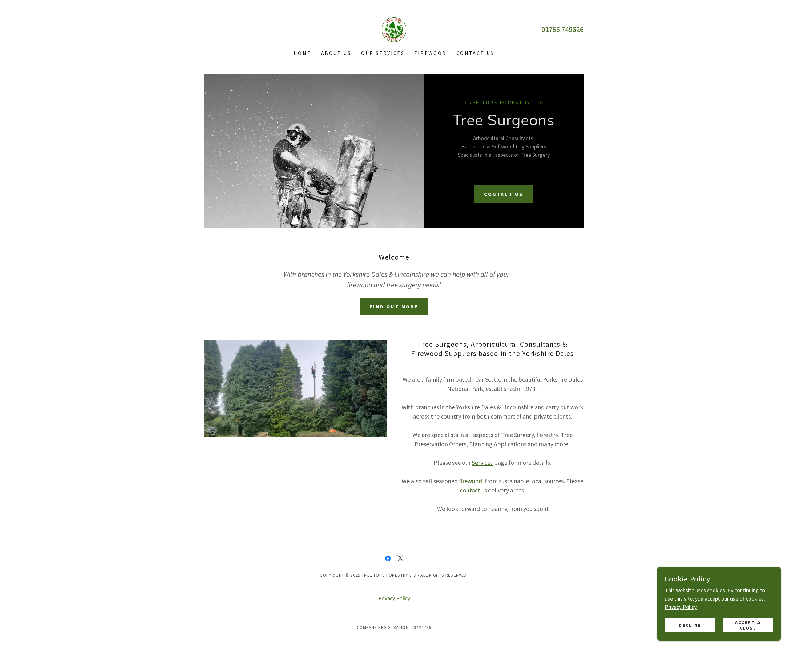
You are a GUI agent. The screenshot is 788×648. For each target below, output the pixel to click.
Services (482, 462)
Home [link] (302, 53)
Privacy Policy (681, 606)
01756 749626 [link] (562, 29)
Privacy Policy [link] (394, 598)
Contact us (503, 194)
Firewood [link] (430, 53)
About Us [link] (336, 53)
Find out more (394, 306)
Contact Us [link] (475, 53)
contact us (473, 490)
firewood (470, 481)
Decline (690, 625)
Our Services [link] (382, 53)
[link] (394, 28)
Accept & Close (748, 625)
